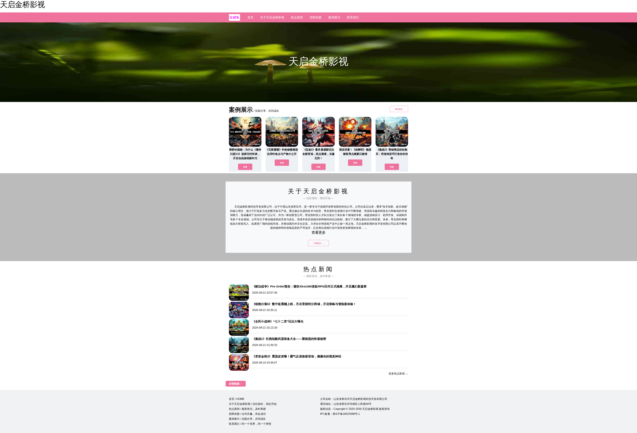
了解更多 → (318, 243)
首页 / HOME (236, 399)
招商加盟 (316, 17)
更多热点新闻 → (398, 373)
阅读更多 (399, 109)
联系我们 (353, 17)
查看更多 (319, 232)
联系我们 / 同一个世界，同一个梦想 (250, 423)
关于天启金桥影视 (272, 17)
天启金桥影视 (22, 4)
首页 (250, 17)
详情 (245, 167)
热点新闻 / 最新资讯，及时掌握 (247, 408)
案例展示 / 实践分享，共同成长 (247, 418)
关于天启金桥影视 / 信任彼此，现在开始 (253, 403)
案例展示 (334, 17)
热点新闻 (297, 17)
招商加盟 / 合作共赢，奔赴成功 (247, 413)
